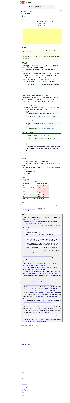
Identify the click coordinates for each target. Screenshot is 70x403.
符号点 (38, 81)
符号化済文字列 (31, 97)
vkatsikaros (50, 257)
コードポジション (24, 388)
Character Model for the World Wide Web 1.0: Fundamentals (34, 221)
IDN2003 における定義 (41, 23)
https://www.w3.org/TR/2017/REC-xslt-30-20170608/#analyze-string (37, 301)
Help (59, 401)
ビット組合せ (37, 167)
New (62, 10)
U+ (35, 161)
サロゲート (25, 192)
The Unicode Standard (28, 50)
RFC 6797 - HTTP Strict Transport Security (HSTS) (33, 225)
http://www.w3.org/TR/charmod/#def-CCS (33, 223)
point (22, 381)
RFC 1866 (29, 116)
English (28, 84)
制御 (24, 189)
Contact (61, 401)
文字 (51, 97)
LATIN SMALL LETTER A (49, 163)
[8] (20, 137)
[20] (60, 234)
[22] (20, 253)
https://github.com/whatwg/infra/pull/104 (40, 281)
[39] (20, 181)
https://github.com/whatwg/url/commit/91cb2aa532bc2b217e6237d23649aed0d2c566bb (39, 284)
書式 (24, 187)
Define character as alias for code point (31, 275)
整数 (38, 65)
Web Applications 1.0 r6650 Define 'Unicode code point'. (34, 319)
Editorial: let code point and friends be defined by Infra (33, 286)
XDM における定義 (41, 27)
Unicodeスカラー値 (49, 101)
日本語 (24, 79)
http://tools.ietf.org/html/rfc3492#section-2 (48, 128)
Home (56, 401)
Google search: (26, 344)
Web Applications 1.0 (30, 109)
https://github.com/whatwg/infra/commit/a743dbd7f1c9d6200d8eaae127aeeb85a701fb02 (45, 292)
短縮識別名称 (30, 171)
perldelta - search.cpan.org (30, 234)
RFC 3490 (29, 126)
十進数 (53, 167)
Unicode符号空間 (52, 65)
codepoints (23, 380)
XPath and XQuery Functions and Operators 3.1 (32, 267)
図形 (24, 185)
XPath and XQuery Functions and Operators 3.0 (32, 217)
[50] (20, 88)
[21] (20, 249)
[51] (20, 80)
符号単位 (49, 205)
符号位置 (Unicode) (31, 11)
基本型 (28, 183)
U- (38, 161)
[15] (20, 220)
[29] (20, 282)
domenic (48, 306)
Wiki (24, 11)
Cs (30, 192)
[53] (20, 76)
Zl (31, 187)
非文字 (24, 194)
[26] (20, 270)
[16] (20, 224)
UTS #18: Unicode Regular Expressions (31, 310)
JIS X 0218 (25, 171)
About (58, 401)
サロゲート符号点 (34, 101)
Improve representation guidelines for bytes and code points (34, 271)
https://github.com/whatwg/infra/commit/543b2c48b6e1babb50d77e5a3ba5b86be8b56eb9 (43, 273)
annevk (40, 250)
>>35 (24, 67)
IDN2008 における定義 (41, 25)
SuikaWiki (22, 11)
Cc (30, 189)
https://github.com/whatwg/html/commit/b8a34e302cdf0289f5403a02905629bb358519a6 (45, 308)
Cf (30, 187)
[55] (20, 210)
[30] (20, 286)
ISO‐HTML (33, 116)
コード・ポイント (24, 389)
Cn (30, 194)
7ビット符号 (25, 167)
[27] (20, 274)
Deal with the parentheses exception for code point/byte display (35, 290)
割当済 (38, 185)
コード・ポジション (24, 390)
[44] (23, 50)
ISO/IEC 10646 (43, 73)
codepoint (23, 379)
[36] (20, 65)
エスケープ (25, 173)
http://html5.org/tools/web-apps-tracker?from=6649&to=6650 (35, 321)
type (22, 382)
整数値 (50, 123)
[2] (20, 110)
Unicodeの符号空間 (27, 210)
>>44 (39, 65)
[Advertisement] (42, 36)
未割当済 (39, 194)
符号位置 (29, 2)
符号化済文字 (40, 95)
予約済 (24, 196)
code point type (24, 376)
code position (36, 73)
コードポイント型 (24, 387)
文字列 (26, 99)
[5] (20, 152)
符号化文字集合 (30, 113)
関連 (50, 23)
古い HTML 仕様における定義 (42, 21)
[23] (20, 257)
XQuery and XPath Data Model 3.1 (30, 263)
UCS (28, 161)
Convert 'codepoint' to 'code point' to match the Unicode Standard (35, 257)
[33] (60, 300)
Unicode (27, 11)
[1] (20, 122)
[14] (20, 216)
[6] (20, 126)
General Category (33, 183)
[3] (20, 204)
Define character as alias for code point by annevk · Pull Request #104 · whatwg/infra (39, 279)
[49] (20, 78)
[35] (23, 56)
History (22, 398)
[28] (20, 278)
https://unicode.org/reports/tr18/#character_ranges (40, 312)
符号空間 (33, 65)
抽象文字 (28, 95)
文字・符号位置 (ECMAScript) (36, 7)
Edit (60, 10)
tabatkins (51, 294)
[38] (20, 179)
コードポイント (24, 386)
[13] (20, 208)
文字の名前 (34, 163)
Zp (33, 187)
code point (25, 73)
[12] (20, 145)
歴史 (50, 26)
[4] (20, 172)
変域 (34, 113)
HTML (27, 107)
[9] (20, 134)
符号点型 (51, 21)
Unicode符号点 (26, 101)
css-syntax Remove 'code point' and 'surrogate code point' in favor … (36, 294)
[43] (20, 100)
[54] (20, 83)
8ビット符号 (31, 167)
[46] (25, 54)
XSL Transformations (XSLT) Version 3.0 (32, 300)
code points (23, 377)
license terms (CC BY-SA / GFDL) (30, 401)
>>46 (30, 179)
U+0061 (43, 163)
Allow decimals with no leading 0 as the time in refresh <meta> (35, 306)
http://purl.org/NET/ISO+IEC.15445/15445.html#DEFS (45, 116)
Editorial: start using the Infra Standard (31, 250)
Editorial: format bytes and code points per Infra (32, 282)
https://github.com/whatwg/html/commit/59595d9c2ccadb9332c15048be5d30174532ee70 (41, 288)
